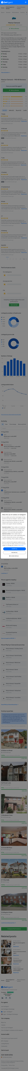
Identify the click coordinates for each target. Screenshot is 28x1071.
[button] (14, 556)
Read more (20, 545)
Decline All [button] (14, 552)
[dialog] (14, 535)
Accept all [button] (14, 548)
